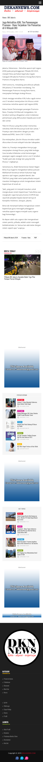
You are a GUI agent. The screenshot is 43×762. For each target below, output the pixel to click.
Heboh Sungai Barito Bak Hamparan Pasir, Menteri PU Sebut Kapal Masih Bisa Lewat (27, 518)
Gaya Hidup (7, 709)
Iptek (5, 702)
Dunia (5, 713)
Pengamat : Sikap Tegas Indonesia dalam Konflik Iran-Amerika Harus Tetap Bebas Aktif (26, 530)
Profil (5, 716)
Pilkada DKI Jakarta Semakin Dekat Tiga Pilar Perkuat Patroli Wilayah (19, 278)
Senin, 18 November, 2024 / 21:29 (12, 31)
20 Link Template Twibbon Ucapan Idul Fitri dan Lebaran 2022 (26, 436)
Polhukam (7, 682)
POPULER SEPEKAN (22, 395)
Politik (20, 422)
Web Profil (7, 729)
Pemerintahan (8, 679)
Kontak (6, 743)
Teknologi (20, 433)
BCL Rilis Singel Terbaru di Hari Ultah (27, 446)
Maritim (6, 689)
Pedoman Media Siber (11, 736)
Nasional (20, 513)
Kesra (5, 692)
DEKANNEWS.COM (29, 753)
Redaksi (6, 733)
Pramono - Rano (26, 237)
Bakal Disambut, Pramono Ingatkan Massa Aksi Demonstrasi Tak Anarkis (27, 543)
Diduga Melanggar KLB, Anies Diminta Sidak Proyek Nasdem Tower (27, 414)
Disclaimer (7, 739)
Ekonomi (6, 685)
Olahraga (7, 706)
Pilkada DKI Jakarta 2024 (11, 237)
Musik (19, 444)
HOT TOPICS (22, 509)
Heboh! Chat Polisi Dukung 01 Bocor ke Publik (27, 425)
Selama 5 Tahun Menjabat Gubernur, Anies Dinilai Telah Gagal (27, 403)
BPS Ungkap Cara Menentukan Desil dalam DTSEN (27, 554)
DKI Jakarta (20, 400)
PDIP (35, 237)
